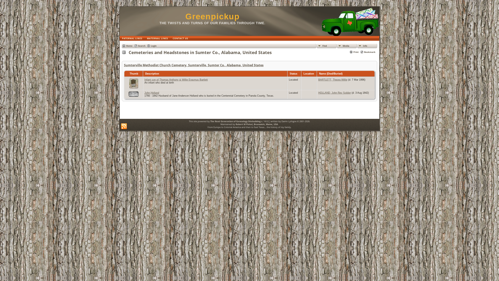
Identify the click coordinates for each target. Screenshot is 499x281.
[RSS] (124, 126)
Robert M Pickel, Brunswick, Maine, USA (257, 124)
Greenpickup (212, 16)
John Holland (151, 92)
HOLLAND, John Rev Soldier (334, 92)
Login (154, 45)
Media (346, 45)
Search (141, 45)
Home (129, 45)
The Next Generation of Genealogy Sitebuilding (235, 121)
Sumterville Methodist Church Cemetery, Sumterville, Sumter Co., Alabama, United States (194, 65)
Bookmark (369, 52)
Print (356, 52)
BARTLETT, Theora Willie (332, 79)
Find (324, 45)
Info (365, 45)
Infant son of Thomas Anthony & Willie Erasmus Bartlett (176, 79)
